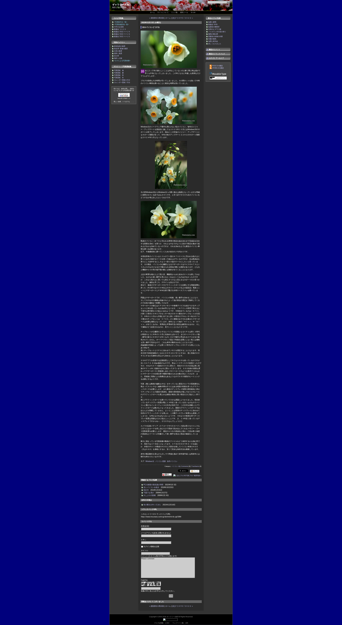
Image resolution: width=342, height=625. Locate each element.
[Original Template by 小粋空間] (218, 78)
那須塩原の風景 (119, 46)
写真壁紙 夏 (119, 73)
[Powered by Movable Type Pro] (218, 73)
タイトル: (144, 551)
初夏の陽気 (212, 39)
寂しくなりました (214, 44)
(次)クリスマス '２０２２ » (182, 18)
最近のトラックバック (217, 54)
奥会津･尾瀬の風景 (121, 49)
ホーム (152, 12)
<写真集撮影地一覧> (121, 24)
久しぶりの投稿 (149, 495)
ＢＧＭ (193, 12)
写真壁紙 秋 (119, 75)
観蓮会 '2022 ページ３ (122, 34)
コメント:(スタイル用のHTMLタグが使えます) (159, 556)
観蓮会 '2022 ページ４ (122, 32)
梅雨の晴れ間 (213, 34)
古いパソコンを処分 (151, 487)
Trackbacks (195, 466)
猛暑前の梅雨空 (213, 27)
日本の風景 (118, 51)
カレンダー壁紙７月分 (122, 82)
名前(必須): (145, 526)
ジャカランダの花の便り (217, 32)
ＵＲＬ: (144, 540)
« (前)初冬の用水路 (156, 18)
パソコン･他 (176, 466)
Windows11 (149, 461)
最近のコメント (214, 50)
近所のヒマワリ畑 (214, 29)
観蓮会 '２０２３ (120, 29)
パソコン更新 (160, 461)
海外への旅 (118, 58)
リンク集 (174, 12)
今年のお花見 (119, 27)
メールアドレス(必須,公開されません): (156, 533)
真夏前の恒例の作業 (215, 36)
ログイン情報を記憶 (151, 547)
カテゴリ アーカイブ (216, 58)
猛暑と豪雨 (212, 22)
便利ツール (184, 12)
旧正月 (146, 490)
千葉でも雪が (148, 493)
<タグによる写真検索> (122, 61)
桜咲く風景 (118, 53)
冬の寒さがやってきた (152, 505)
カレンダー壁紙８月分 (122, 80)
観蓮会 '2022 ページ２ (122, 36)
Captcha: (144, 580)
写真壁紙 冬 (119, 78)
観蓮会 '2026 (212, 24)
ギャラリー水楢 (120, 4)
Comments (184, 466)
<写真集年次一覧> (120, 22)
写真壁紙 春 (119, 70)
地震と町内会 (213, 41)
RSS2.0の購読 (217, 66)
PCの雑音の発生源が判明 (153, 485)
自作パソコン (172, 461)
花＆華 (116, 56)
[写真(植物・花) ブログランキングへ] (167, 475)
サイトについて (163, 12)
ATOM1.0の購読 (218, 68)
